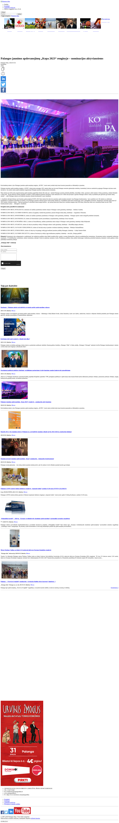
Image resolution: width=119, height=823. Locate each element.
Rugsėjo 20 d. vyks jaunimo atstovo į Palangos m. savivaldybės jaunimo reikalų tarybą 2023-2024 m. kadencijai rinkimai (36, 432)
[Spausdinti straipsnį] (3, 75)
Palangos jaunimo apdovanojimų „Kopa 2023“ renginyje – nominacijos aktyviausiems (26, 402)
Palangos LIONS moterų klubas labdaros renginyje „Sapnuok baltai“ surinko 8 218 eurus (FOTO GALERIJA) (34, 488)
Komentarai (114, 587)
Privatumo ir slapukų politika (12, 804)
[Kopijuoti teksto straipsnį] (3, 70)
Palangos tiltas (15, 16)
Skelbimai (7, 801)
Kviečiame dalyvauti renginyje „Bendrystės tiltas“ (15, 339)
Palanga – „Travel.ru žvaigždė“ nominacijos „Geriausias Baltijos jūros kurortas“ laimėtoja (28, 581)
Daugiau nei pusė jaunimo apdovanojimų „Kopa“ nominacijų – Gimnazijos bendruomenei (27, 458)
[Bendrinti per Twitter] (3, 86)
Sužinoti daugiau (35, 818)
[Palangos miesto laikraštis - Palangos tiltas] (5, 1)
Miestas (13, 310)
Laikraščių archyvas (9, 7)
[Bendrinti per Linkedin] (3, 81)
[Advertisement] (59, 44)
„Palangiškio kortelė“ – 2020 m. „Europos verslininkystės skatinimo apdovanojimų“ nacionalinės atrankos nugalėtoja (35, 518)
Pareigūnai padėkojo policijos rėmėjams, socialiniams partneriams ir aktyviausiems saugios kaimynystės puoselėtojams (35, 370)
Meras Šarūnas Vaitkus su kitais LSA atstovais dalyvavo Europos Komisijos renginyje (26, 550)
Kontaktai (7, 6)
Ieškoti (19, 14)
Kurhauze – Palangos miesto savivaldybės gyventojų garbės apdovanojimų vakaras (25, 307)
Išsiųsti (3, 268)
